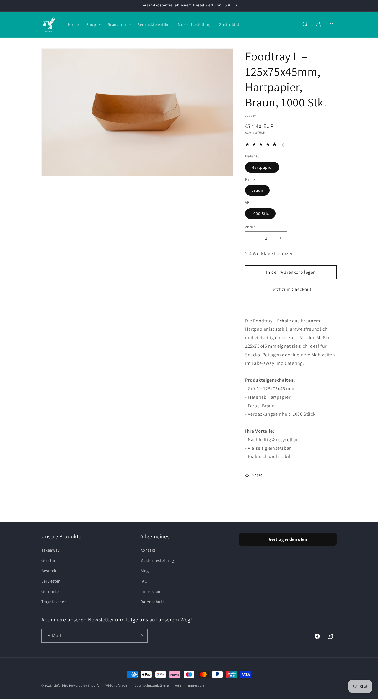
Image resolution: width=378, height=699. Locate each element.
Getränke (50, 591)
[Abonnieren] (140, 636)
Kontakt (148, 550)
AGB (178, 685)
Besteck (48, 570)
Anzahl (250, 226)
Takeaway (50, 550)
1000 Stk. (260, 213)
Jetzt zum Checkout (291, 289)
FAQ (144, 581)
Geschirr (49, 560)
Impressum (151, 591)
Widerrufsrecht (117, 685)
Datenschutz (152, 601)
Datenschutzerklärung (151, 685)
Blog (144, 570)
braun (257, 190)
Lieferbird (61, 685)
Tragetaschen (54, 601)
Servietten (51, 581)
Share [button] (257, 475)
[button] (93, 24)
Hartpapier (262, 167)
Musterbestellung (157, 560)
